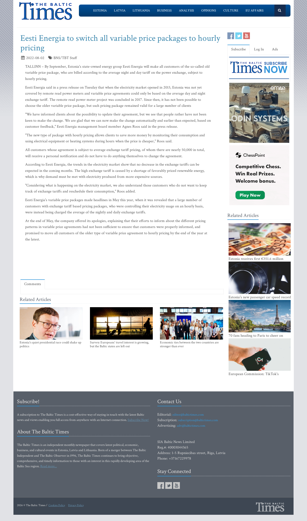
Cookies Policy (56, 505)
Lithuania (141, 10)
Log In (259, 49)
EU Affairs (255, 10)
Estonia (100, 10)
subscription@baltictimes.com (198, 420)
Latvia (119, 10)
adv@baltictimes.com (191, 426)
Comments (32, 284)
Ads (275, 49)
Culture (230, 10)
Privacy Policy (76, 505)
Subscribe (238, 49)
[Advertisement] (122, 262)
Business (164, 10)
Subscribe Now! (138, 420)
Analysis (186, 10)
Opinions (208, 10)
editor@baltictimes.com (188, 415)
